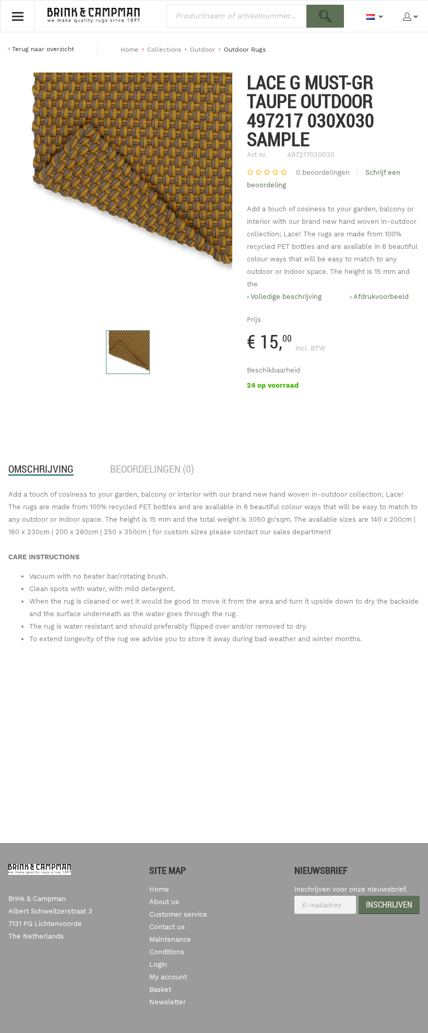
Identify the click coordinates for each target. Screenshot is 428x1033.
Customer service (178, 914)
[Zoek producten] (325, 16)
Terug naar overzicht (43, 49)
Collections (164, 49)
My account (168, 977)
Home (129, 49)
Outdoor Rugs (245, 49)
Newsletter (167, 1002)
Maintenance (170, 939)
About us (164, 902)
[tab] (41, 469)
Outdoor (202, 49)
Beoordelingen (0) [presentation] (152, 468)
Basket (160, 989)
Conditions (166, 952)
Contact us (167, 927)
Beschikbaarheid (273, 370)
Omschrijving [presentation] (41, 468)
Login (158, 964)
